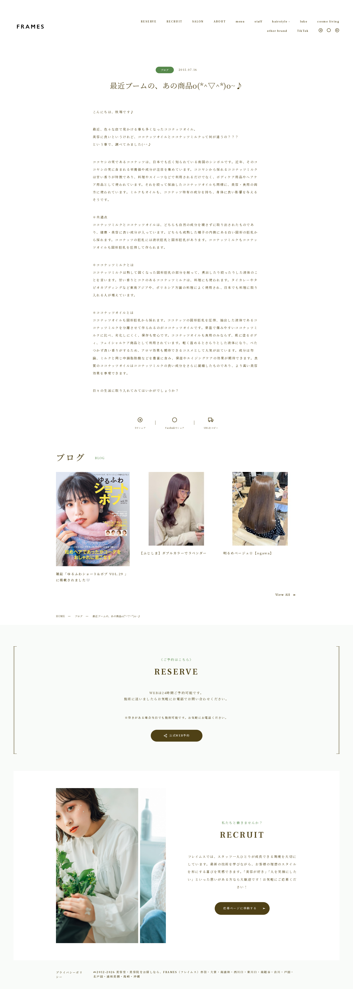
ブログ (79, 616)
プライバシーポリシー (69, 974)
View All (282, 595)
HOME (60, 616)
